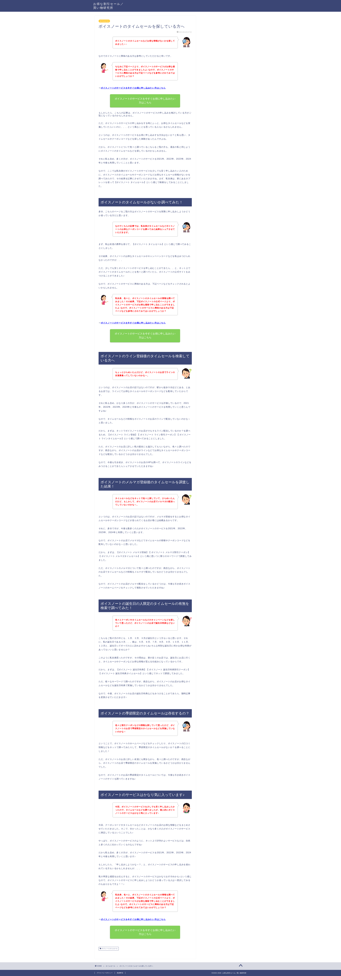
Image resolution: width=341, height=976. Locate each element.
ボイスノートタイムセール (109, 948)
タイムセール (104, 21)
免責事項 (120, 973)
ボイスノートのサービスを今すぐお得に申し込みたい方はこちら (133, 88)
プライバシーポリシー (105, 973)
